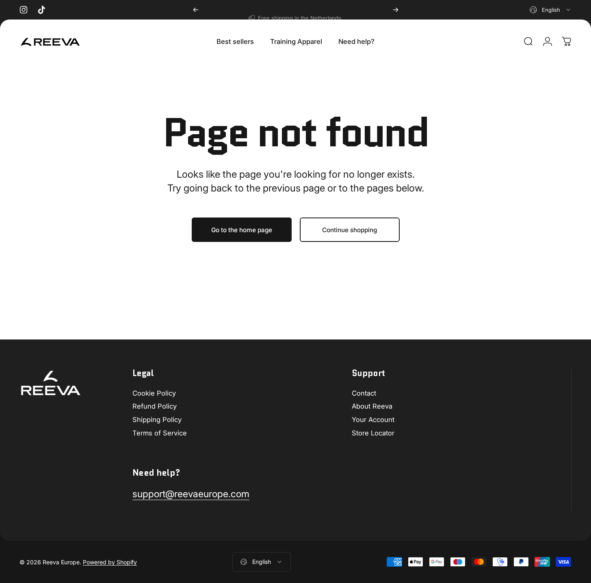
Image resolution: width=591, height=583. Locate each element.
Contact (364, 393)
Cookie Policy (154, 393)
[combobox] (551, 10)
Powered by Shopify (110, 561)
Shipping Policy (157, 419)
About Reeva (372, 406)
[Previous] (196, 10)
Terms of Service (159, 433)
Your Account (373, 419)
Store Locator (373, 433)
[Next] (396, 10)
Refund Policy (154, 406)
